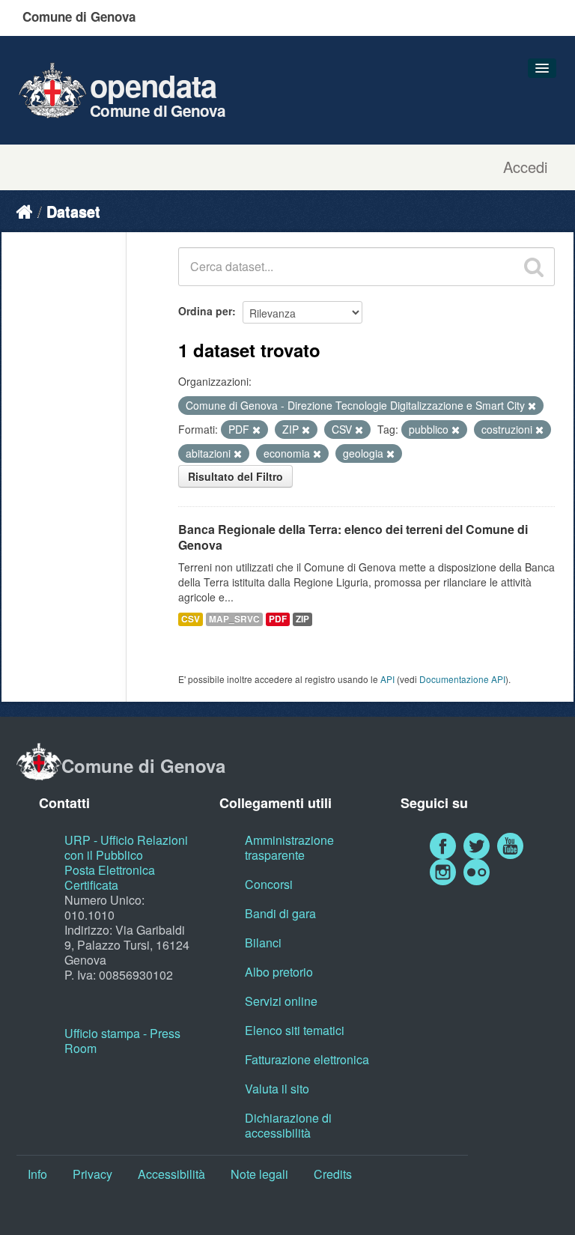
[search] (534, 266)
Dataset (73, 211)
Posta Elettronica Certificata (109, 877)
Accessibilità (171, 1174)
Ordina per (205, 310)
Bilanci (263, 942)
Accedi (525, 167)
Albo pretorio (279, 971)
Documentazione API (462, 679)
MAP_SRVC (234, 619)
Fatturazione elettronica (307, 1059)
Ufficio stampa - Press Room (122, 1041)
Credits (333, 1174)
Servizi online (281, 1001)
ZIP (302, 619)
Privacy (92, 1174)
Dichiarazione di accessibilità (288, 1125)
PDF (278, 619)
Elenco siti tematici (294, 1030)
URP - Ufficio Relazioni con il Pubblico (126, 847)
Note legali (259, 1174)
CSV (190, 619)
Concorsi (269, 884)
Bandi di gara (280, 913)
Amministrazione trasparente (289, 847)
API (387, 679)
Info (37, 1174)
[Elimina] (532, 406)
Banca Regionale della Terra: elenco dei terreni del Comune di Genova (353, 537)
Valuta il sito (277, 1088)
